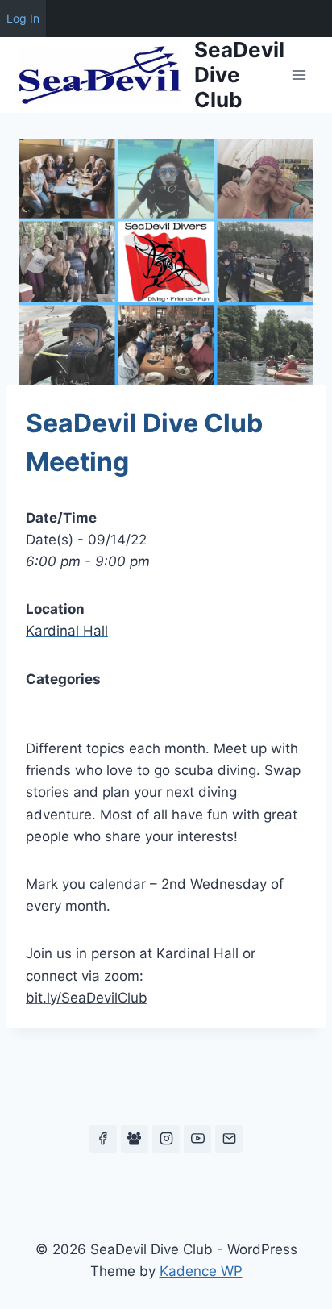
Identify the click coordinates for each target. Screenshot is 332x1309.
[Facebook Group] (134, 1139)
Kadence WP (201, 1271)
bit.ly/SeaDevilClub (86, 998)
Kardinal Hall (67, 631)
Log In (22, 18)
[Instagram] (166, 1139)
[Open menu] (299, 74)
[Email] (229, 1139)
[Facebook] (103, 1139)
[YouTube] (197, 1139)
